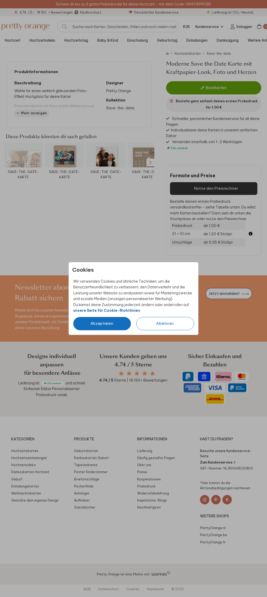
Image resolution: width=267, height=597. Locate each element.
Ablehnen (165, 323)
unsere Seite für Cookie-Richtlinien (106, 310)
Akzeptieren (101, 323)
